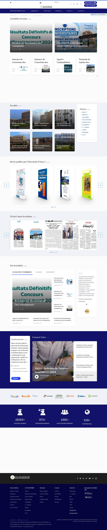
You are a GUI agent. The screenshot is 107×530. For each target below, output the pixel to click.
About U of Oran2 (14, 491)
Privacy (56, 496)
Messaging (85, 132)
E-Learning (12, 15)
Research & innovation (15, 499)
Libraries (12, 504)
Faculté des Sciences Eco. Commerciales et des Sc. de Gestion (64, 125)
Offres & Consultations (99, 14)
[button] (97, 76)
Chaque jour (16, 365)
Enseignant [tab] (50, 272)
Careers (57, 491)
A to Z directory (14, 507)
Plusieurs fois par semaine (19, 368)
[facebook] (70, 4)
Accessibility (58, 494)
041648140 (13, 520)
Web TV (84, 112)
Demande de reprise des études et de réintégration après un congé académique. (42, 320)
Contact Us (73, 510)
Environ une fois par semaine (20, 371)
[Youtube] (77, 4)
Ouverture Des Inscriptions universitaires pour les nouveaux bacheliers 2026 (72, 46)
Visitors (42, 502)
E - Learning (85, 127)
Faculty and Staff (44, 499)
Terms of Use (73, 513)
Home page (72, 491)
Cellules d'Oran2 (47, 11)
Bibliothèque (58, 11)
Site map (57, 502)
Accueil (23, 11)
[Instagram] (80, 4)
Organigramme (34, 11)
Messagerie (89, 2)
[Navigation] (40, 3)
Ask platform (85, 124)
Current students (44, 494)
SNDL (71, 502)
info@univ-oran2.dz (23, 520)
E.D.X (84, 134)
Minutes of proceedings (31, 494)
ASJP (71, 504)
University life (13, 502)
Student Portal (86, 122)
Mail (71, 496)
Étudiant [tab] (39, 272)
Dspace (84, 129)
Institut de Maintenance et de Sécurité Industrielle (42, 148)
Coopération (81, 11)
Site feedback (58, 499)
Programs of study (14, 496)
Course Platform (86, 119)
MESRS (71, 499)
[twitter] (73, 4)
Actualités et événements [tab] (22, 272)
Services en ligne (24, 15)
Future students (44, 491)
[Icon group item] (77, 478)
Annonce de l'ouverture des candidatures (41, 62)
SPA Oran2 (90, 5)
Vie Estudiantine (37, 15)
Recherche (69, 11)
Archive (71, 507)
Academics (12, 494)
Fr (57, 2)
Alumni (41, 496)
